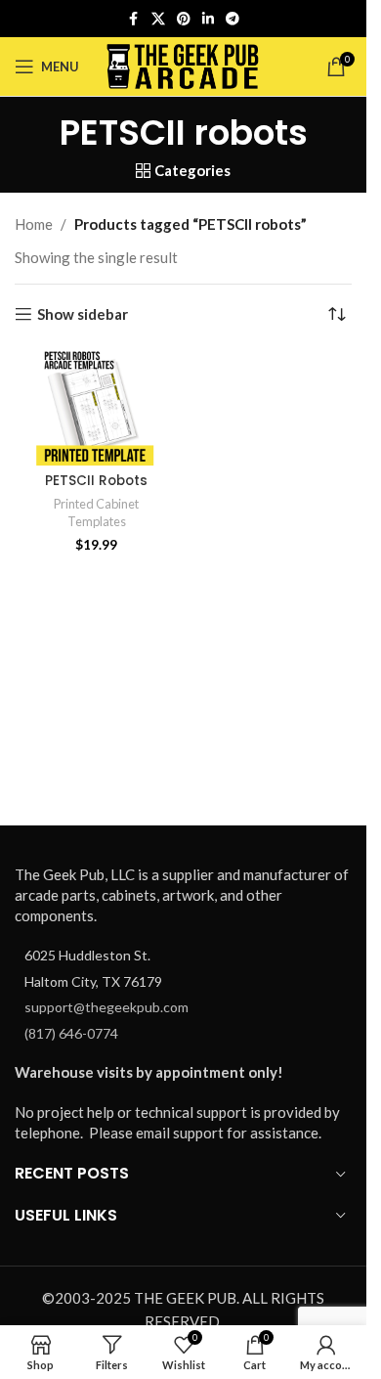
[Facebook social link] (134, 19)
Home (34, 224)
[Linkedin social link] (208, 19)
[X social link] (158, 19)
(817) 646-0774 (71, 1033)
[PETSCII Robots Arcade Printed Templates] (97, 407)
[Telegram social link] (232, 19)
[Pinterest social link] (183, 19)
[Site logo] (183, 64)
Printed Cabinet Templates (96, 512)
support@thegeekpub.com (106, 1007)
